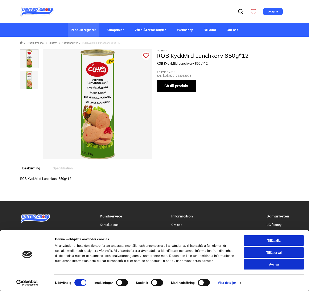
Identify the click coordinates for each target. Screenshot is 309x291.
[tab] (29, 59)
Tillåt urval (274, 252)
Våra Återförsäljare (150, 30)
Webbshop (185, 30)
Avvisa (274, 264)
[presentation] (29, 58)
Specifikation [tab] (63, 168)
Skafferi (53, 43)
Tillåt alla (273, 240)
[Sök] (240, 11)
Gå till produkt (176, 86)
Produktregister (83, 30)
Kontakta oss (109, 225)
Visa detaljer (227, 282)
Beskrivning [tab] (31, 168)
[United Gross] (37, 11)
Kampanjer (115, 30)
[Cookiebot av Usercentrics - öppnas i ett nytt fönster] (27, 283)
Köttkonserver (70, 43)
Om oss (232, 30)
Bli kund (210, 30)
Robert (162, 50)
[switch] (122, 282)
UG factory (274, 225)
